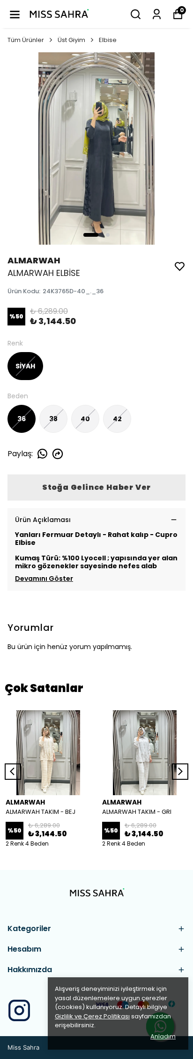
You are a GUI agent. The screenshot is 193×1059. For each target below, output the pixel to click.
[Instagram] (19, 1010)
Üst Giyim (71, 39)
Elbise (108, 39)
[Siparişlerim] (157, 14)
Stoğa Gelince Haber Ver (96, 487)
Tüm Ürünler (25, 39)
